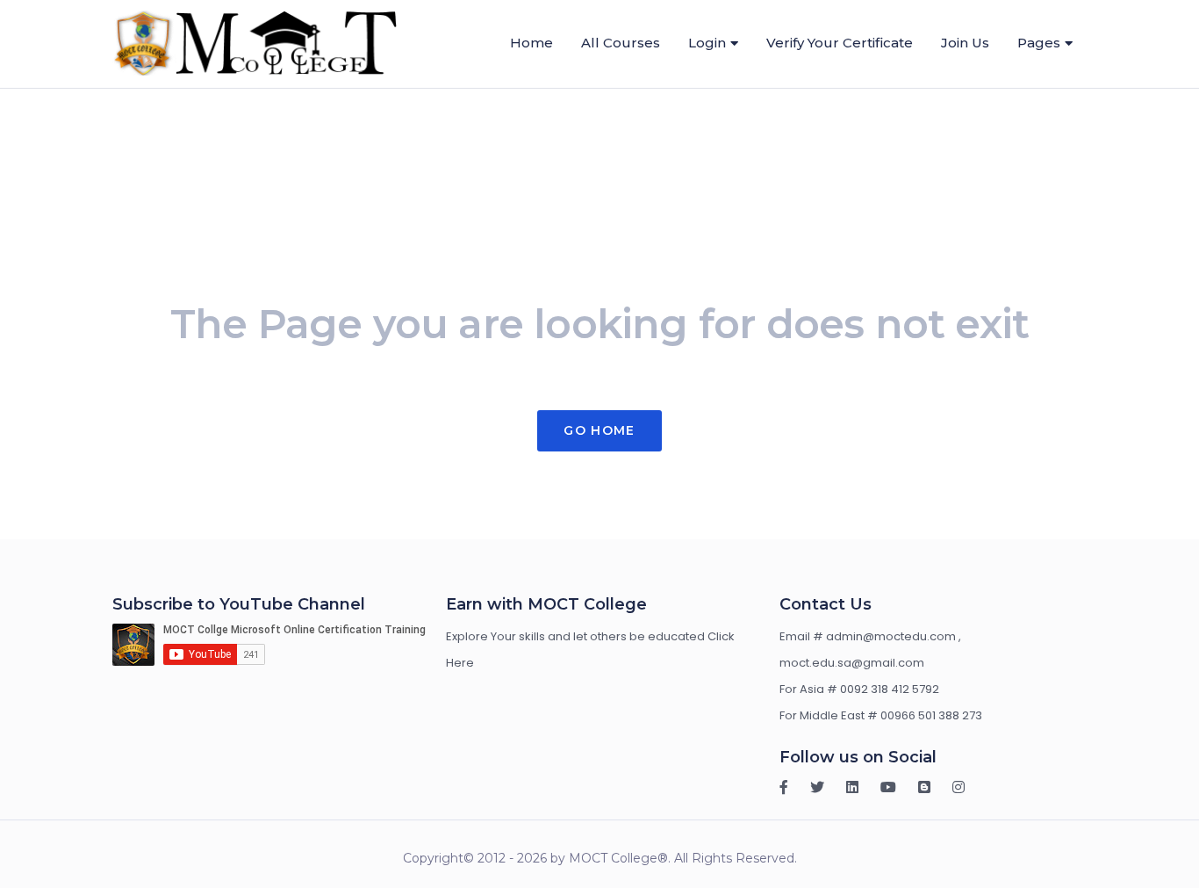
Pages (1038, 42)
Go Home (599, 430)
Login (707, 42)
